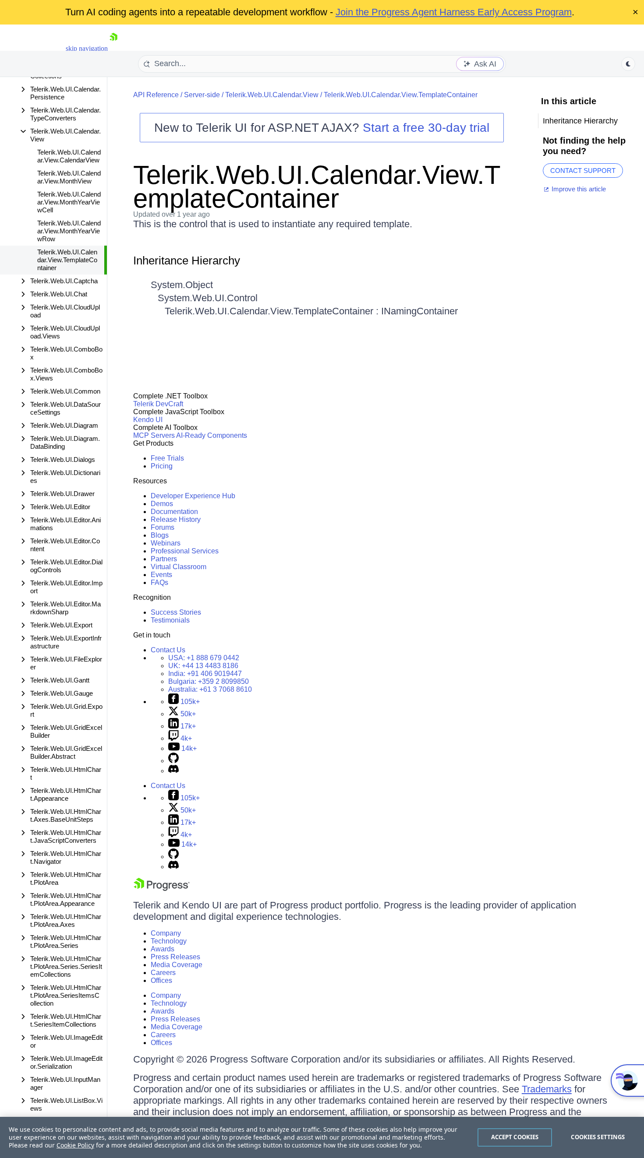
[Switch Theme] (628, 64)
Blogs (160, 535)
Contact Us (168, 650)
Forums (162, 527)
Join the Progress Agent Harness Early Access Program (454, 12)
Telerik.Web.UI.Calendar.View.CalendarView (69, 156)
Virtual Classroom (178, 566)
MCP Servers (154, 435)
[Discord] (173, 770)
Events (161, 574)
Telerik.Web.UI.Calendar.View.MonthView (69, 177)
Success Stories (176, 612)
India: (205, 673)
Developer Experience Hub (193, 496)
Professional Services (185, 551)
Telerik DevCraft (158, 404)
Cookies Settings (598, 1137)
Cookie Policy (75, 1145)
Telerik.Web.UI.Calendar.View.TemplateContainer (67, 259)
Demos (162, 503)
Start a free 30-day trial (426, 127)
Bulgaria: (208, 681)
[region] (322, 1137)
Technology (169, 941)
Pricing (162, 466)
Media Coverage (176, 964)
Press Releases (175, 957)
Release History (176, 519)
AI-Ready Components (211, 435)
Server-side (202, 95)
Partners (164, 559)
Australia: (210, 689)
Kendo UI (148, 419)
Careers (163, 972)
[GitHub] (173, 760)
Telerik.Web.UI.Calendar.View (271, 95)
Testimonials (170, 620)
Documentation (174, 511)
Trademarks (547, 1089)
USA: (203, 658)
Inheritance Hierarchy (186, 260)
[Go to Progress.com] (161, 888)
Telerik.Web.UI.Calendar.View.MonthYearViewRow (69, 231)
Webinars (165, 543)
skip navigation (87, 48)
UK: (203, 665)
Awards (162, 949)
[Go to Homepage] (113, 48)
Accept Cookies (515, 1137)
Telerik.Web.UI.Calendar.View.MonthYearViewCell (69, 202)
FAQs (159, 582)
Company (166, 933)
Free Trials (167, 458)
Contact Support (583, 170)
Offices (161, 980)
